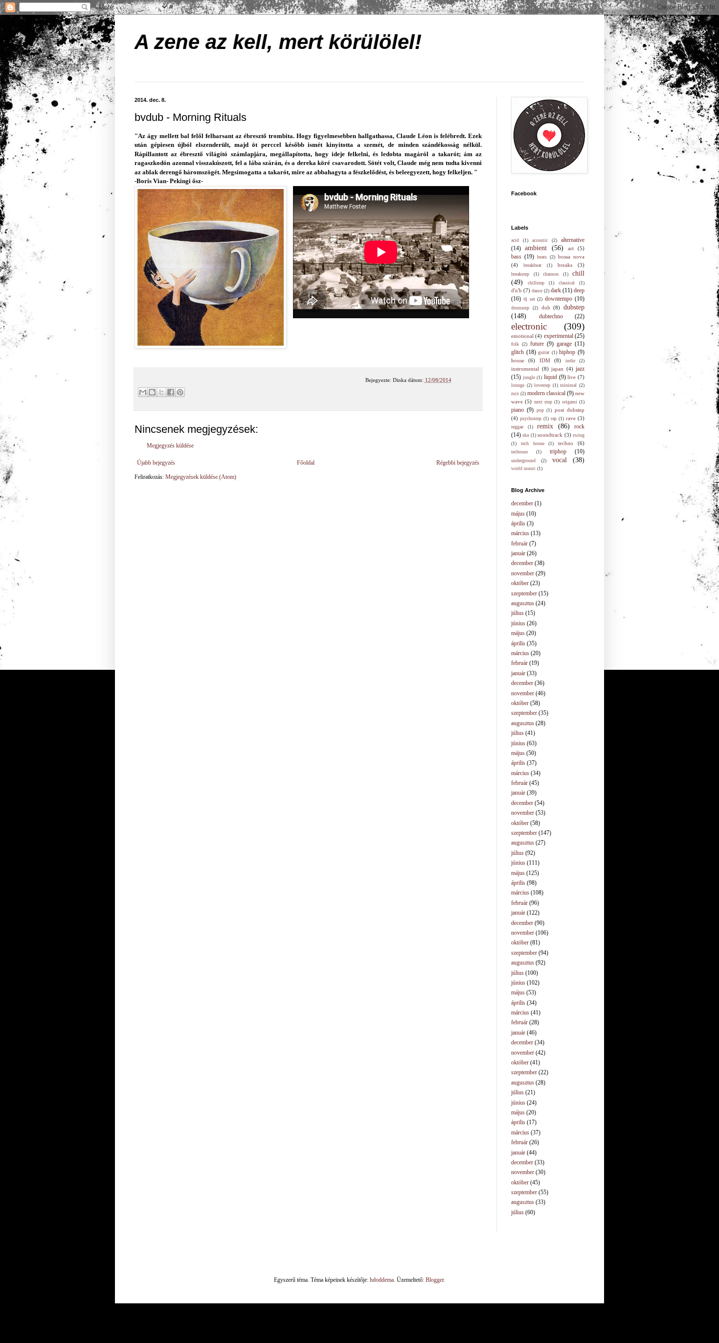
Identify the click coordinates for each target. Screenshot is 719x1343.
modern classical (546, 393)
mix (515, 393)
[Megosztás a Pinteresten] (180, 392)
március (520, 533)
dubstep (573, 307)
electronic (529, 326)
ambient (536, 248)
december (522, 503)
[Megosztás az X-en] (161, 392)
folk (515, 344)
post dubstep (569, 410)
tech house (532, 443)
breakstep (520, 274)
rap (554, 418)
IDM (544, 360)
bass (516, 256)
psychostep (530, 418)
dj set (529, 299)
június (518, 623)
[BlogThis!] (152, 392)
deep (579, 290)
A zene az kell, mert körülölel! (278, 41)
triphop (558, 451)
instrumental (525, 369)
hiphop (567, 352)
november (522, 573)
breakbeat (532, 265)
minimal (568, 385)
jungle (529, 377)
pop (540, 410)
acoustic (540, 240)
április (518, 523)
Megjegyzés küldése (170, 445)
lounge (517, 385)
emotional (522, 336)
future (537, 343)
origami (569, 401)
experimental (558, 335)
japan (557, 369)
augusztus (522, 603)
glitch (517, 352)
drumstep (520, 307)
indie (570, 360)
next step (543, 401)
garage (564, 343)
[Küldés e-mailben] (143, 392)
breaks (565, 265)
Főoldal (306, 462)
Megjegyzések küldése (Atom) (200, 476)
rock (579, 426)
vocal (559, 460)
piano (517, 409)
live (571, 377)
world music (523, 468)
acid (515, 240)
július (517, 613)
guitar (543, 352)
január (518, 553)
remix (545, 426)
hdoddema (382, 1279)
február (519, 543)
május (518, 513)
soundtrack (550, 435)
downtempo (558, 298)
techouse (519, 451)
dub (545, 307)
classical (567, 282)
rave (571, 418)
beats (542, 256)
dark (556, 290)
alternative (572, 239)
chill (578, 273)
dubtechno (551, 316)
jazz (580, 368)
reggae (517, 426)
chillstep (536, 282)
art (571, 248)
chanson (551, 274)
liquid (550, 377)
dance (537, 290)
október (520, 583)
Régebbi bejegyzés (457, 462)
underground (523, 460)
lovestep (542, 385)
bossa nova (571, 256)
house (517, 360)
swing (578, 435)
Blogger (435, 1279)
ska (525, 435)
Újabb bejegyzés (156, 462)
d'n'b (516, 290)
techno (565, 443)
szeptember (524, 593)
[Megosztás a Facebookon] (171, 392)
